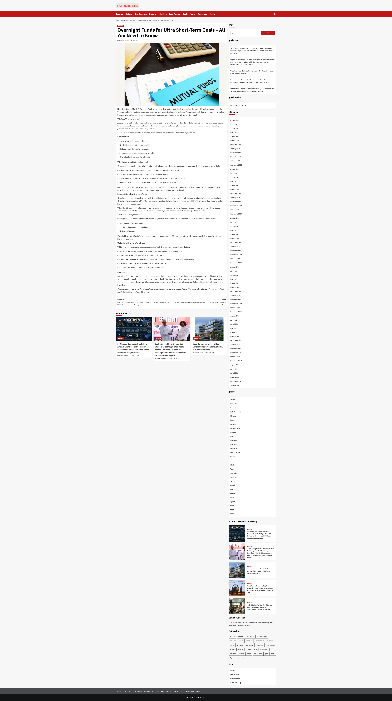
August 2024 (234, 218)
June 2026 (234, 128)
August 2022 (234, 316)
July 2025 (233, 173)
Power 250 (234, 448)
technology (234, 473)
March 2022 (234, 336)
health (232, 420)
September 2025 (236, 165)
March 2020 (234, 377)
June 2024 (234, 226)
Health (185, 14)
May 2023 (233, 279)
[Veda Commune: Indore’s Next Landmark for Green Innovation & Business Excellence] (209, 329)
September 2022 (236, 312)
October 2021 (235, 357)
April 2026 (234, 136)
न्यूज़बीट (232, 502)
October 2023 (235, 259)
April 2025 (234, 185)
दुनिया (232, 497)
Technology (202, 14)
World (192, 14)
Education (163, 14)
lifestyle (233, 424)
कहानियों (232, 485)
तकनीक (232, 493)
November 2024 (236, 206)
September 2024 (236, 214)
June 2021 (234, 373)
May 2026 (233, 132)
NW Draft (233, 444)
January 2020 (235, 385)
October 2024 (235, 210)
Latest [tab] (233, 521)
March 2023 (234, 287)
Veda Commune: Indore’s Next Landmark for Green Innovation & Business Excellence (208, 347)
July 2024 (233, 222)
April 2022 (234, 332)
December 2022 (236, 299)
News (232, 436)
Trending (233, 477)
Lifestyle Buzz (235, 428)
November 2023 (236, 255)
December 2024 (236, 202)
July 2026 (233, 124)
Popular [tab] (242, 521)
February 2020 (235, 381)
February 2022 (235, 340)
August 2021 (234, 365)
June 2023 (234, 275)
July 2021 (233, 369)
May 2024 (233, 230)
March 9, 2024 (135, 40)
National (128, 14)
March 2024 (234, 238)
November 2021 (236, 353)
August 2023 (234, 267)
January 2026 (235, 149)
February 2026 (235, 144)
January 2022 (235, 344)
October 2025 (235, 161)
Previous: (143, 302)
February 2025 (235, 193)
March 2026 (234, 140)
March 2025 (234, 189)
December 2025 (236, 153)
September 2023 (236, 263)
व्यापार (232, 510)
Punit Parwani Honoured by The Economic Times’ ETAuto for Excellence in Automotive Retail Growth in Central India (251, 81)
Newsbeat (233, 440)
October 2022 (235, 308)
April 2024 (234, 234)
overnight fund (126, 123)
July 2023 (233, 271)
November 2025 (236, 157)
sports (232, 461)
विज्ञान (232, 506)
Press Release (174, 14)
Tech (232, 469)
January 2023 (235, 295)
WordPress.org (235, 683)
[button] (275, 14)
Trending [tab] (253, 521)
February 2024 (235, 242)
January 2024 (235, 246)
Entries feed (234, 674)
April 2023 (234, 283)
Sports (212, 14)
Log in (232, 670)
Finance (233, 416)
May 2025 (233, 181)
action (232, 400)
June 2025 (234, 177)
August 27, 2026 (135, 355)
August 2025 (234, 169)
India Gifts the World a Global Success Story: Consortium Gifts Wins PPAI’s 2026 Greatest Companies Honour (252, 90)
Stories (232, 465)
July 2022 (233, 320)
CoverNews (191, 698)
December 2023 (236, 251)
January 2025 (235, 197)
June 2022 (234, 324)
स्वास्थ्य (232, 514)
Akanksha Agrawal (124, 40)
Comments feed (235, 678)
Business (119, 14)
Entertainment (141, 14)
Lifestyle (152, 14)
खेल (231, 489)
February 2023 (235, 291)
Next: (200, 302)
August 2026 (234, 120)
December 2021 (236, 348)
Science (233, 457)
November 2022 (236, 304)
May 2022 (233, 328)
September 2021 (236, 361)
